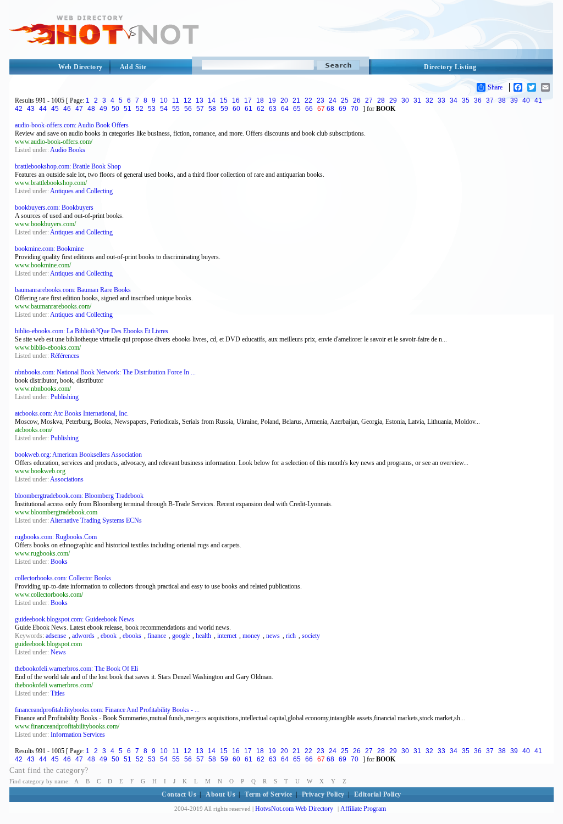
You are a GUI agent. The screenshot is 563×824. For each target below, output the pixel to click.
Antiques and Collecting (81, 191)
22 (308, 100)
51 (127, 109)
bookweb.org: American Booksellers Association (78, 454)
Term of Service (268, 794)
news (273, 636)
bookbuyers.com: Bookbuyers (54, 207)
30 (405, 100)
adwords (83, 636)
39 (514, 100)
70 (354, 109)
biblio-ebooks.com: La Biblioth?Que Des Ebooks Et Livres (91, 331)
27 (369, 100)
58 (212, 109)
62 (260, 109)
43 (31, 109)
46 (67, 109)
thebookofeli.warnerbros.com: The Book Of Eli (76, 668)
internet (226, 636)
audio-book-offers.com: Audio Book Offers (72, 125)
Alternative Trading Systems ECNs (96, 520)
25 (345, 100)
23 (320, 100)
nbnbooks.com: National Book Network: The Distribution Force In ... (105, 372)
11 (175, 100)
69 (342, 109)
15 (224, 100)
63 (273, 109)
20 (284, 100)
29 (393, 100)
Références (65, 356)
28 (381, 100)
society (311, 636)
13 (199, 100)
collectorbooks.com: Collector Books (63, 578)
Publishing (65, 397)
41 (538, 100)
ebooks (132, 636)
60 (236, 109)
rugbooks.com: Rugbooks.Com (56, 537)
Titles (58, 693)
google (181, 636)
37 (490, 100)
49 (103, 109)
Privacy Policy (323, 794)
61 (248, 109)
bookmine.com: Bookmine (49, 249)
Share (495, 87)
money (251, 636)
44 (43, 109)
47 (79, 109)
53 (152, 109)
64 (285, 109)
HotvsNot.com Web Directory (294, 808)
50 (115, 109)
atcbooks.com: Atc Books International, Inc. (72, 413)
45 (55, 109)
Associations (67, 479)
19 (272, 100)
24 (332, 100)
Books (59, 561)
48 (91, 109)
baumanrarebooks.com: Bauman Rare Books (73, 290)
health (203, 636)
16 (236, 100)
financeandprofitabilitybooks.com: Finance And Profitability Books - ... (107, 710)
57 (200, 109)
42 (19, 109)
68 (330, 109)
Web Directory (80, 67)
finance (156, 636)
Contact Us (179, 794)
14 (212, 100)
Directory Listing (450, 67)
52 (139, 109)
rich (291, 636)
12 (187, 100)
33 (441, 100)
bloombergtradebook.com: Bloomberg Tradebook (79, 496)
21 (296, 100)
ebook (109, 636)
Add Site (133, 67)
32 (429, 100)
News (58, 652)
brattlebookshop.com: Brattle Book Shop (68, 166)
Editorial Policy (377, 794)
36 (478, 100)
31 (417, 100)
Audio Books (67, 150)
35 (466, 100)
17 (248, 100)
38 (502, 100)
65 (297, 109)
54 (164, 109)
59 (224, 109)
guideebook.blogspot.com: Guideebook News (74, 619)
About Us (220, 794)
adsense (56, 636)
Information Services (78, 734)
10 (164, 100)
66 (309, 109)
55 (176, 109)
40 (526, 100)
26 (357, 100)
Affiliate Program (363, 808)
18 (260, 100)
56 (188, 109)
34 (453, 100)
